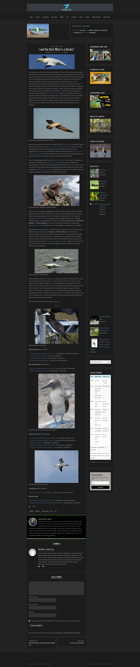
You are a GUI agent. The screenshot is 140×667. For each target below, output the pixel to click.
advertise (97, 30)
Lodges (81, 17)
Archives (37, 17)
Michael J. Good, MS (46, 549)
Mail (33, 604)
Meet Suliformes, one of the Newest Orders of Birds (47, 503)
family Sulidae (65, 144)
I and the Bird (58, 46)
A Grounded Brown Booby (39, 356)
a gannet (50, 279)
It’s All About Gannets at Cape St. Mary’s (43, 438)
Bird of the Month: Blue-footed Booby (42, 368)
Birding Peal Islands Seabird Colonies (42, 500)
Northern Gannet (36, 443)
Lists (67, 17)
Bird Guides (54, 17)
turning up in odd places (54, 162)
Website (31, 612)
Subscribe (100, 487)
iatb (51, 511)
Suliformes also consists (44, 169)
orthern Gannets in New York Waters (43, 445)
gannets (71, 165)
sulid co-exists (39, 218)
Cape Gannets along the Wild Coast (42, 492)
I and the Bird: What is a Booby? (56, 49)
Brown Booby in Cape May (39, 358)
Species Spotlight (96, 17)
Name (33, 597)
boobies (31, 511)
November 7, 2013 (49, 52)
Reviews (87, 17)
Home (31, 17)
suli (56, 511)
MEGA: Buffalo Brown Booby (39, 360)
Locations (74, 17)
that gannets (54, 290)
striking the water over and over (58, 241)
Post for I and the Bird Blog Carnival (42, 440)
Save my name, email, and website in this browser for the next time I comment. (55, 621)
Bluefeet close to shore (36, 225)
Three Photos (106, 17)
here (94, 462)
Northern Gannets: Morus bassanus (42, 447)
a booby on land (52, 93)
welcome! (92, 32)
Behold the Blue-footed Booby (40, 371)
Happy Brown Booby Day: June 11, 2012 (43, 353)
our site (82, 30)
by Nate (58, 52)
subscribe (104, 30)
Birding (62, 17)
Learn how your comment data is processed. (66, 633)
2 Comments (65, 52)
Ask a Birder (45, 17)
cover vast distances (60, 160)
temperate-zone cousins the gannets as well (57, 147)
